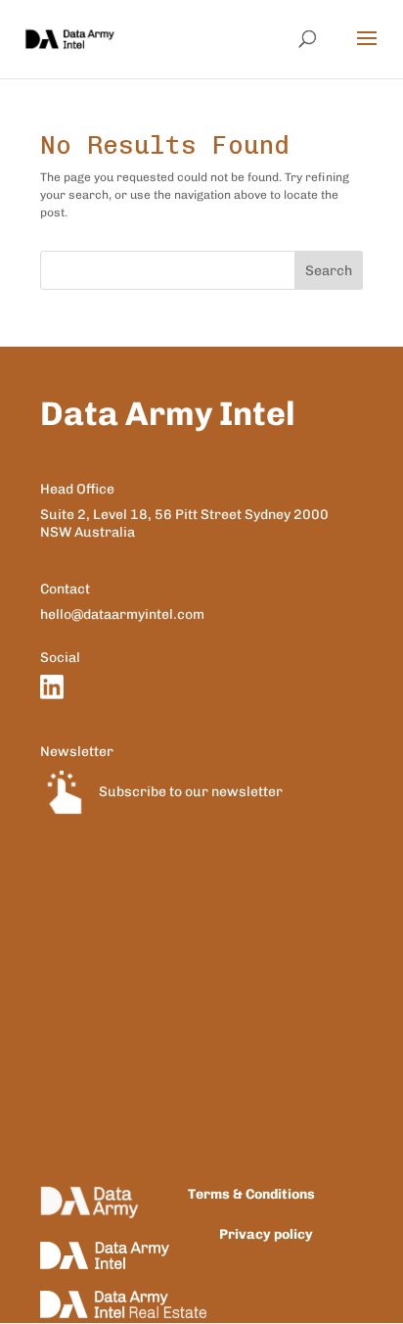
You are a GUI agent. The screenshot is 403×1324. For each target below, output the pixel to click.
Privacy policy (266, 1234)
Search (328, 270)
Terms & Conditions (251, 1194)
